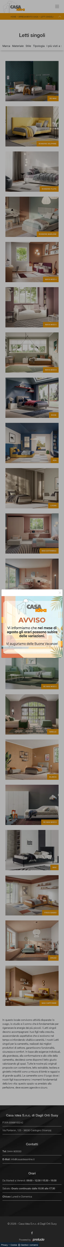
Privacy (4, 1245)
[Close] (60, 592)
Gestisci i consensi (29, 1245)
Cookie (14, 1245)
